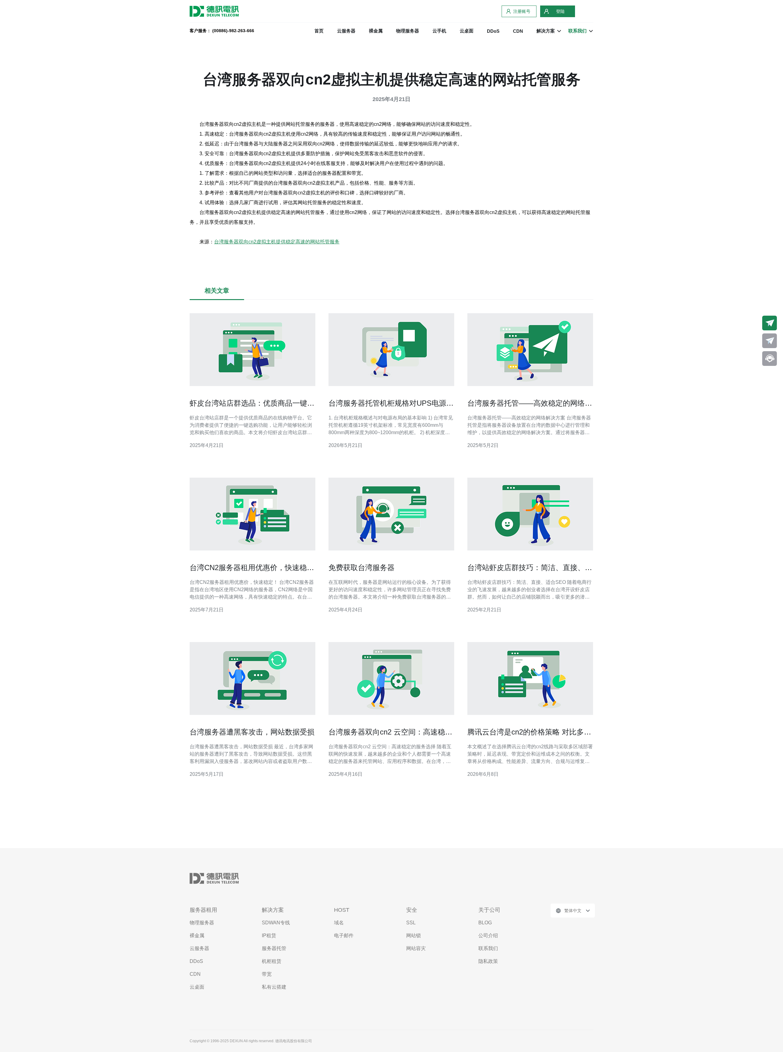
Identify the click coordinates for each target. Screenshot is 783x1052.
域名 (339, 922)
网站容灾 (416, 948)
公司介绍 (488, 935)
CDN (518, 31)
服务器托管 (274, 948)
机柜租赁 (271, 961)
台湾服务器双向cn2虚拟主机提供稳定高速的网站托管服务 (277, 241)
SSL (411, 922)
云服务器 (346, 30)
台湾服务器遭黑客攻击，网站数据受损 (252, 732)
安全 (411, 910)
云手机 (439, 30)
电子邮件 (344, 935)
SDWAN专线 (276, 922)
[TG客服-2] (769, 340)
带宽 (267, 974)
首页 (319, 30)
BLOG (485, 922)
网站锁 (413, 935)
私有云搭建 (274, 987)
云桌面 (466, 30)
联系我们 (488, 948)
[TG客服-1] (769, 323)
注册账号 (521, 11)
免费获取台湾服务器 (361, 567)
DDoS (493, 31)
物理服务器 (407, 30)
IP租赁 (269, 935)
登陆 (560, 11)
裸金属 (376, 30)
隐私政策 (488, 961)
